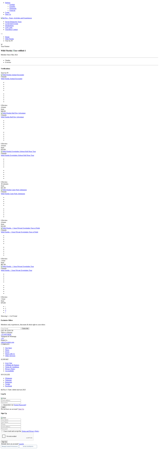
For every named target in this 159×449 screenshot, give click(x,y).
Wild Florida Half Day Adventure (12, 117)
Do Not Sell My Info (28, 446)
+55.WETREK (6, 334)
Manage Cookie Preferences (10, 446)
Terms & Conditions (12, 367)
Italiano (7, 3)
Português (13, 8)
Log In (21, 444)
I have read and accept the (21, 431)
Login (7, 12)
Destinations (9, 26)
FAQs (7, 352)
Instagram (8, 382)
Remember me (8, 405)
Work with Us (10, 354)
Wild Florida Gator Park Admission (13, 194)
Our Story (8, 348)
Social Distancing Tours (13, 22)
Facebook (8, 386)
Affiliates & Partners (12, 365)
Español (12, 6)
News (7, 350)
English (12, 5)
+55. (2, 338)
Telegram (8, 380)
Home (7, 37)
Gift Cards (8, 27)
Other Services (10, 356)
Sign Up (8, 14)
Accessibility (9, 371)
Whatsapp (8, 378)
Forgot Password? (20, 405)
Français (12, 10)
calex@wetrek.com (7, 342)
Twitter (7, 384)
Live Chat (8, 363)
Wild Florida (9, 39)
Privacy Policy (10, 369)
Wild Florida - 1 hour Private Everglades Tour (16, 270)
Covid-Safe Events (11, 24)
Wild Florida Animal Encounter (11, 79)
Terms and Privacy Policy (30, 431)
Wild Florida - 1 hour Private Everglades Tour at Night (19, 232)
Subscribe (25, 328)
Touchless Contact (11, 29)
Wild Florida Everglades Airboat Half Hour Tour (17, 155)
